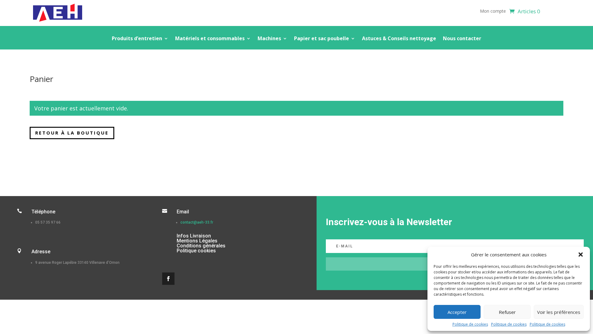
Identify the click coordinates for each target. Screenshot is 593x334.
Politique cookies (196, 251)
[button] (581, 254)
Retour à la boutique (72, 133)
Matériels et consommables (210, 39)
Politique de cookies (470, 324)
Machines (269, 39)
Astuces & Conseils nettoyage (399, 39)
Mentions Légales (197, 241)
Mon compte (493, 11)
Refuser (507, 312)
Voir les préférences (558, 312)
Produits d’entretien (137, 39)
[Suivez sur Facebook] (168, 278)
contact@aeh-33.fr (196, 222)
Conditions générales (201, 246)
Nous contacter (462, 39)
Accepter (457, 312)
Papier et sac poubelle (321, 39)
